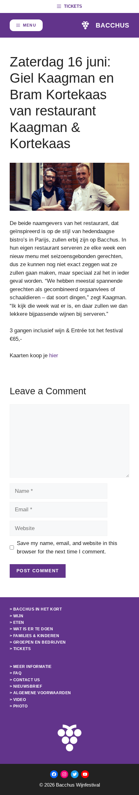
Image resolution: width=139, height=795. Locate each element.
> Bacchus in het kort (36, 609)
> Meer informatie (30, 666)
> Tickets (20, 649)
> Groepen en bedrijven (38, 642)
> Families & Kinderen (34, 636)
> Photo (18, 706)
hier (53, 355)
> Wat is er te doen (31, 629)
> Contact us (25, 680)
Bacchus (112, 25)
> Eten (17, 622)
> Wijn (17, 616)
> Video (18, 699)
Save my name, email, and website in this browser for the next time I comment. (67, 547)
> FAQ (15, 673)
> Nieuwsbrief (26, 686)
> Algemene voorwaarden (40, 693)
